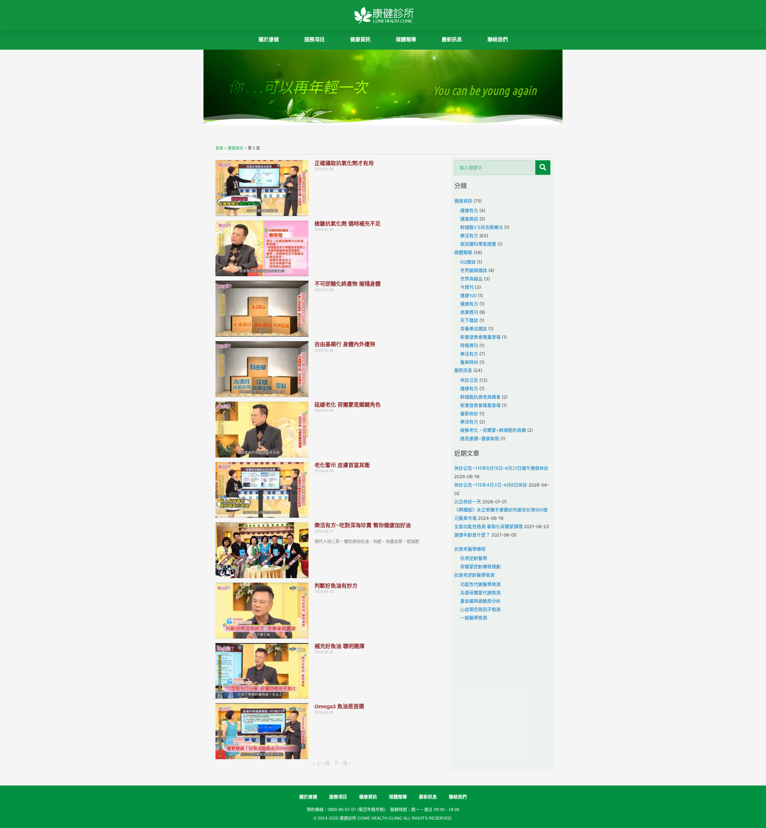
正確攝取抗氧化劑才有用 (344, 163)
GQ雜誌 (468, 262)
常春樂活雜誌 (473, 329)
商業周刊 (469, 312)
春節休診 (469, 414)
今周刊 (467, 287)
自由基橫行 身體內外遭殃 (344, 344)
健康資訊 (235, 148)
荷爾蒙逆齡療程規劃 (480, 566)
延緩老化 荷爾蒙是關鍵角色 (347, 405)
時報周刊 (469, 345)
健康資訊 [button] (360, 39)
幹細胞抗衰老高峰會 (480, 397)
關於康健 (269, 39)
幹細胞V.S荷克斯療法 (481, 227)
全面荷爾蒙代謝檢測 (480, 592)
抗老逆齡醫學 (473, 558)
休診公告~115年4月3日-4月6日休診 (490, 485)
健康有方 (469, 210)
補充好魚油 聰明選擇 (339, 646)
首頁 (219, 148)
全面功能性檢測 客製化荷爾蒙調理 (488, 526)
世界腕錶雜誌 (473, 270)
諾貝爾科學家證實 (478, 244)
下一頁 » (342, 763)
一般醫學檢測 (473, 618)
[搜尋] (542, 167)
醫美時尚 (469, 362)
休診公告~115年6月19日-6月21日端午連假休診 (501, 468)
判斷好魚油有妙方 (336, 586)
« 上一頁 (321, 763)
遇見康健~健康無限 (479, 438)
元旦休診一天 (467, 502)
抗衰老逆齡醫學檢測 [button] (474, 575)
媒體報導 (406, 39)
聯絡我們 (497, 39)
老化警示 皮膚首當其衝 (342, 465)
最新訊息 (452, 39)
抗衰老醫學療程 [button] (470, 549)
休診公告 (469, 380)
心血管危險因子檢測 (480, 609)
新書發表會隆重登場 (480, 337)
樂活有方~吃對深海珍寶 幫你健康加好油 (362, 525)
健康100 (468, 295)
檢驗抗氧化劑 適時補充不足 (347, 224)
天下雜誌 (469, 320)
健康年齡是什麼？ (472, 535)
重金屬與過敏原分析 (480, 601)
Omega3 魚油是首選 (339, 707)
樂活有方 (469, 235)
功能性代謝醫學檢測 (480, 584)
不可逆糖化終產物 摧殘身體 (347, 284)
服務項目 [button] (314, 39)
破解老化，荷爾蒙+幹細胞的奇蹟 (493, 430)
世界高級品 (471, 279)
